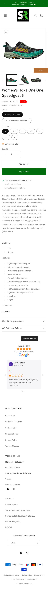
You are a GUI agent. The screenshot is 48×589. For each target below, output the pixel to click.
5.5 (14, 131)
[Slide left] (3, 81)
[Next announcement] (43, 3)
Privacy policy (39, 575)
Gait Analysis (10, 428)
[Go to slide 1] (22, 391)
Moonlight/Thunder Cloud (17, 120)
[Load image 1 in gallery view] (12, 80)
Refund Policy (11, 440)
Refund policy (27, 575)
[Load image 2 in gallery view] (24, 80)
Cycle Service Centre (14, 422)
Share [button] (7, 311)
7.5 (6, 137)
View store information (15, 188)
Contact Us (10, 415)
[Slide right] (45, 81)
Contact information (25, 583)
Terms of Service (12, 446)
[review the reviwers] (10, 372)
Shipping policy (32, 579)
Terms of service (18, 579)
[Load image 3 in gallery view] (36, 80)
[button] (5, 15)
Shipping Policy (12, 434)
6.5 (31, 131)
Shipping (5, 105)
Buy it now (24, 171)
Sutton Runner (14, 575)
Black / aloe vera (12, 114)
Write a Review (29, 338)
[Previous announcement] (5, 3)
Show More (13, 386)
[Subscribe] (37, 543)
